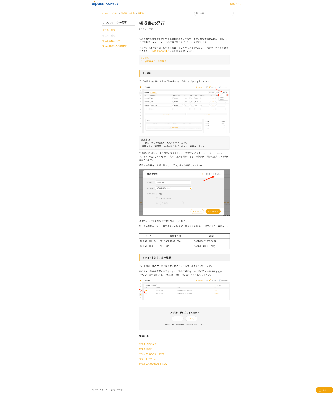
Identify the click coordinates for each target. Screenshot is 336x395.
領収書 (141, 13)
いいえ (191, 318)
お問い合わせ (236, 4)
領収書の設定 (109, 30)
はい (177, 318)
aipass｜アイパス (110, 13)
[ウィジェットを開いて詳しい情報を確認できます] (324, 390)
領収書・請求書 (128, 13)
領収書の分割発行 (111, 41)
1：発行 (145, 58)
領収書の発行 (109, 35)
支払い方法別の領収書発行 (115, 46)
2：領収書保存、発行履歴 (153, 61)
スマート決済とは (148, 359)
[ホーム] (106, 5)
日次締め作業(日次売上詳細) (153, 364)
